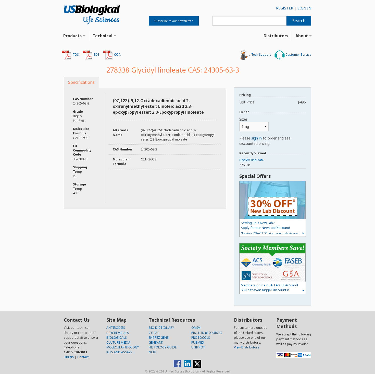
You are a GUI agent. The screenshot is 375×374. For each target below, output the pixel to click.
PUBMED (197, 342)
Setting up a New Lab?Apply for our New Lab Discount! (270, 227)
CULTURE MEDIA (118, 342)
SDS (96, 54)
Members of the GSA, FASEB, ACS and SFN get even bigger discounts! (269, 287)
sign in (256, 138)
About (301, 36)
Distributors (276, 36)
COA (117, 54)
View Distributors (246, 347)
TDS (75, 54)
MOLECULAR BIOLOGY (122, 347)
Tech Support (261, 54)
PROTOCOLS (200, 337)
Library (69, 357)
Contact (83, 357)
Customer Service (298, 54)
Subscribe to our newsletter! (174, 21)
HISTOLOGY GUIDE (163, 347)
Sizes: (243, 119)
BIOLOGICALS (116, 337)
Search (298, 21)
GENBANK (156, 342)
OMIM (196, 327)
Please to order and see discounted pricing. (265, 141)
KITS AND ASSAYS (119, 352)
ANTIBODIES (115, 327)
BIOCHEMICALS (117, 333)
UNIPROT (198, 347)
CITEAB (154, 333)
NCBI (152, 352)
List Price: (272, 102)
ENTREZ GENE (158, 337)
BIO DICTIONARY (161, 327)
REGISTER (284, 8)
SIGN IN (304, 8)
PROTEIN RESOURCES (206, 333)
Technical (102, 36)
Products (72, 36)
